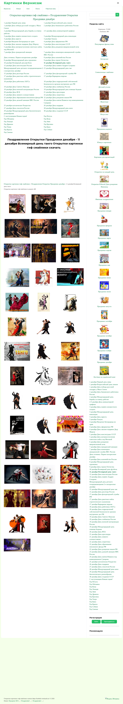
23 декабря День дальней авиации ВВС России (21, 100)
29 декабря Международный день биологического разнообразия (101, 573)
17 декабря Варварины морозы (55, 76)
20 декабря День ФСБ (12, 92)
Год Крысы (8, 130)
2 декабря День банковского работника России (61, 26)
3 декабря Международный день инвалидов (60, 36)
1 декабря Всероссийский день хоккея (58, 23)
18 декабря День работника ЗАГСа (17, 81)
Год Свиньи (8, 132)
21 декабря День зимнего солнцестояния (19, 95)
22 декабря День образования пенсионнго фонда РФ (23, 97)
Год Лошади (8, 121)
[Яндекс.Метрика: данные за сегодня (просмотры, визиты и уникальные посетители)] (112, 698)
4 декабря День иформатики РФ (56, 41)
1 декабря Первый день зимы (15, 23)
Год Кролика (48, 124)
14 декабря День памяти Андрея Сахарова (59, 65)
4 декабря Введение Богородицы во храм (19, 41)
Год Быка (47, 127)
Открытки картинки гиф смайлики (29, 15)
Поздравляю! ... (26, 701)
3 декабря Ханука (50, 39)
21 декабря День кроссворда (54, 92)
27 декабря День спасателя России (17, 108)
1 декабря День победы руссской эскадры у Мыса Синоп (101, 388)
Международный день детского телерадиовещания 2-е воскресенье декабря (102, 484)
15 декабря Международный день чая (57, 68)
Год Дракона (8, 124)
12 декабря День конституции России (18, 65)
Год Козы (47, 119)
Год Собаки (48, 130)
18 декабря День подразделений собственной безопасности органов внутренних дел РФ (102, 511)
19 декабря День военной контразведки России (21, 89)
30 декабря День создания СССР (56, 111)
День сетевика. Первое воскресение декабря (20, 57)
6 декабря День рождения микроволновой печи (61, 47)
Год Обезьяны (9, 119)
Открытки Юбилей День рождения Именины (104, 185)
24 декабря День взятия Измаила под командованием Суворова (103, 558)
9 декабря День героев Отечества (56, 60)
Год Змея (47, 121)
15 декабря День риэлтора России (16, 73)
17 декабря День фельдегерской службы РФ (60, 73)
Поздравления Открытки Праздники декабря (48, 184)
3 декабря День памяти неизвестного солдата (20, 36)
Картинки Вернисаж (23, 3)
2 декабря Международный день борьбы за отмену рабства (101, 398)
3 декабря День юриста (12, 39)
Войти (96, 622)
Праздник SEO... (14, 701)
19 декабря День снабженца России (57, 87)
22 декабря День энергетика (54, 95)
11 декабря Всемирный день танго (57, 63)
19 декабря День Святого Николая (16, 87)
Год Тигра (7, 127)
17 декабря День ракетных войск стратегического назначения (101, 500)
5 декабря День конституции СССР (57, 44)
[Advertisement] (44, 166)
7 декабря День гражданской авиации (18, 52)
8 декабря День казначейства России (57, 57)
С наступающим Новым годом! (15, 116)
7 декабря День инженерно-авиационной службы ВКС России (102, 450)
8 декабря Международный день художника (20, 60)
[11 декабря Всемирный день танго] (17, 213)
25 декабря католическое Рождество (17, 105)
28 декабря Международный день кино (58, 108)
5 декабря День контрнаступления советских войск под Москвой (102, 438)
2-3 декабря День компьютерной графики (59, 31)
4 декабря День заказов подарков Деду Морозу (21, 44)
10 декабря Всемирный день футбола (18, 63)
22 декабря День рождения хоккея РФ (58, 97)
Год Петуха (48, 116)
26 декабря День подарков (53, 105)
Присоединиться (109, 622)
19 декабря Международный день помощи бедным (62, 89)
